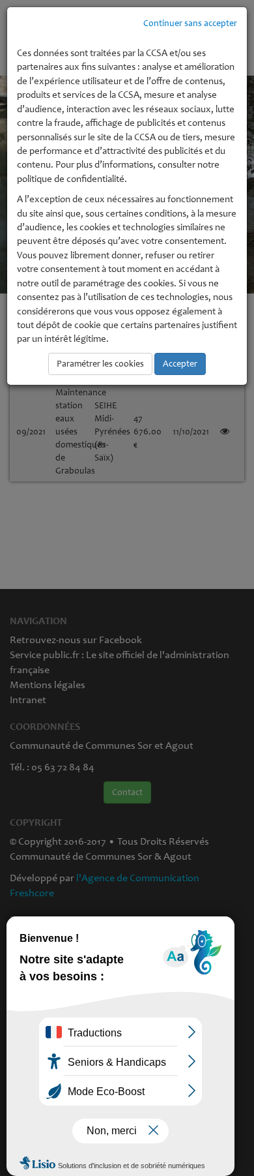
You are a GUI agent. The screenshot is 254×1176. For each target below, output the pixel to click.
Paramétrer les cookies (100, 363)
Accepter (180, 363)
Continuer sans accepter (190, 23)
